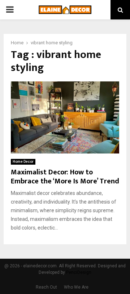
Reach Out (46, 287)
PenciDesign (78, 272)
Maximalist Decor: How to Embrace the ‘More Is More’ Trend (65, 176)
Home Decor (23, 162)
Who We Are (76, 287)
